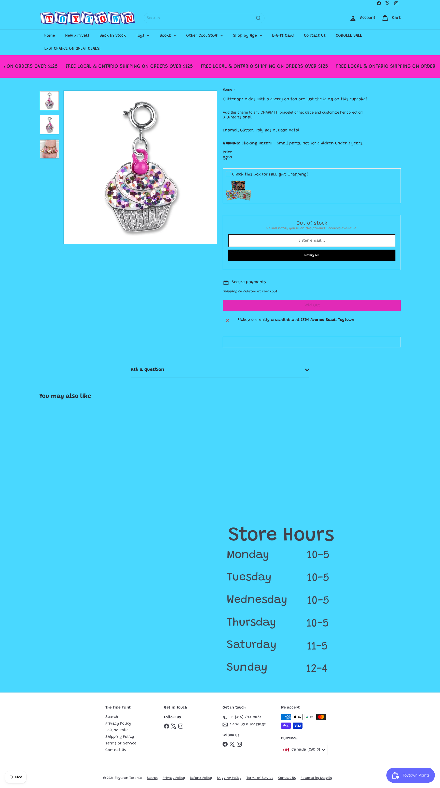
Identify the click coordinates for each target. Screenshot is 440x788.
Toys (141, 36)
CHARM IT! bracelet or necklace (287, 112)
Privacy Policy (118, 724)
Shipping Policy (119, 737)
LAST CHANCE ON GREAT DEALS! (72, 49)
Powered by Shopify (316, 778)
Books (166, 36)
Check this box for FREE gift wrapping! (270, 174)
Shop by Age (245, 36)
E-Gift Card (283, 36)
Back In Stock (113, 36)
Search (111, 717)
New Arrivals (77, 36)
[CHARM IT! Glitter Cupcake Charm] (69, 452)
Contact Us (315, 36)
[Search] (258, 18)
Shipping (230, 291)
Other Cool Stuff (202, 36)
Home (49, 36)
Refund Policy (118, 730)
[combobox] (204, 18)
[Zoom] (140, 167)
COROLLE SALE (349, 36)
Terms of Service (120, 743)
